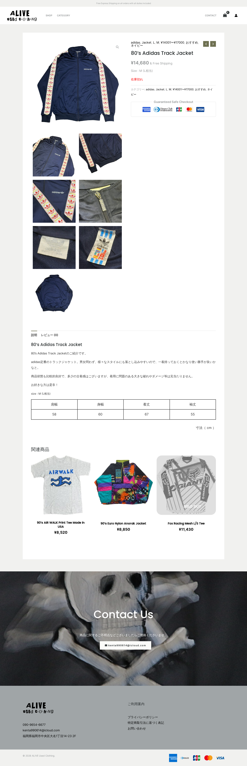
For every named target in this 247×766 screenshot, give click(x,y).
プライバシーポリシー (143, 717)
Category (63, 15)
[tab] (34, 335)
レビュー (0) (49, 335)
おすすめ (192, 42)
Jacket (146, 42)
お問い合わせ (137, 728)
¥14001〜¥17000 (172, 42)
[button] (125, 645)
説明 (34, 335)
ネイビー (137, 45)
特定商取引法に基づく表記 (146, 722)
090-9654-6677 (34, 724)
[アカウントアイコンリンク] (236, 15)
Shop (49, 15)
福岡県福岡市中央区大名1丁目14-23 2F (49, 736)
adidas (135, 42)
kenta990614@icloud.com (41, 730)
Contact (210, 15)
